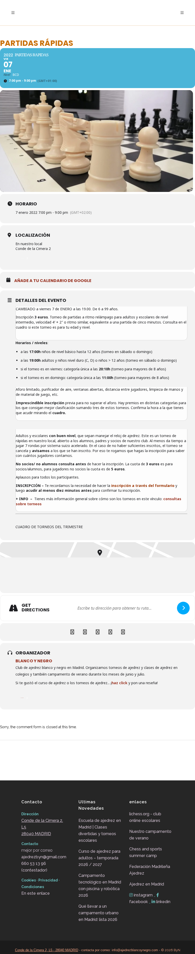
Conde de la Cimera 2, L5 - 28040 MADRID (46, 950)
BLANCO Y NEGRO (33, 661)
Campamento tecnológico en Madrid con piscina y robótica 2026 (99, 885)
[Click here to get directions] (183, 608)
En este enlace (35, 893)
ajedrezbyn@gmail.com (43, 856)
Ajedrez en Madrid (146, 884)
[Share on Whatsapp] (123, 632)
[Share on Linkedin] (97, 632)
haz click (119, 682)
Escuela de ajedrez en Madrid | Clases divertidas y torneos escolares (99, 830)
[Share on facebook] (72, 632)
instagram (143, 895)
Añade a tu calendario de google (52, 280)
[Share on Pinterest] (110, 632)
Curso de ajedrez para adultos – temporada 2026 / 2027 (99, 858)
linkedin (162, 901)
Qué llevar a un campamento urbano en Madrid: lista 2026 (98, 913)
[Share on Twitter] (84, 632)
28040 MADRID (36, 833)
